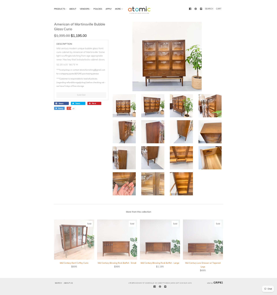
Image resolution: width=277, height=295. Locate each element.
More (118, 9)
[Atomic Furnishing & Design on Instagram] (201, 9)
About (72, 9)
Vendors (84, 9)
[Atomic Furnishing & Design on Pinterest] (195, 9)
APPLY (109, 9)
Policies (97, 9)
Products (59, 9)
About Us (68, 283)
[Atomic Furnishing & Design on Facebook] (190, 9)
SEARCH (209, 8)
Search (58, 283)
